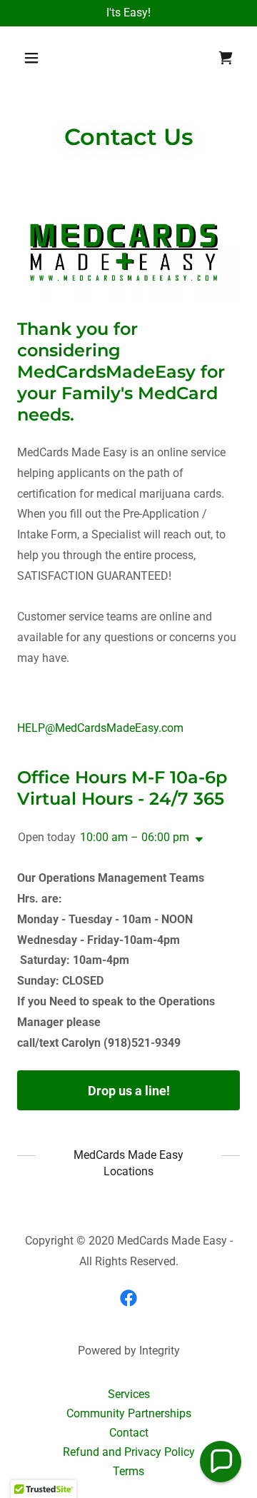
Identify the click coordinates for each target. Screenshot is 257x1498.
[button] (42, 58)
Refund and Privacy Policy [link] (129, 1452)
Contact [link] (128, 1432)
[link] (225, 58)
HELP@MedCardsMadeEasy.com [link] (100, 728)
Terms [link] (128, 1471)
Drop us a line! (129, 1090)
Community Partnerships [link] (128, 1413)
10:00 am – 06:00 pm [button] (134, 837)
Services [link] (129, 1394)
